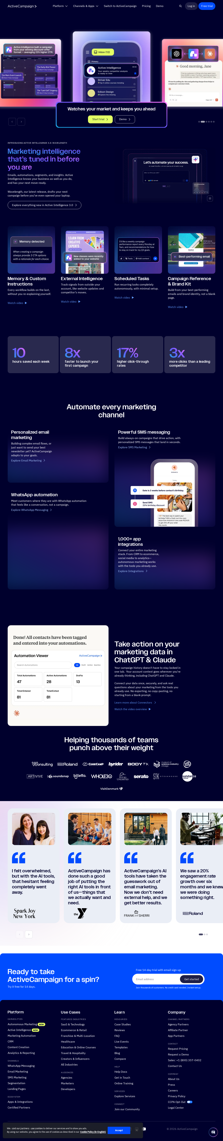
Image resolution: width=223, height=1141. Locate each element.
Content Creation (18, 1047)
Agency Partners (178, 1024)
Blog (117, 1053)
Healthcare (68, 1041)
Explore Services (124, 1096)
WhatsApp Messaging (21, 1066)
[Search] (180, 6)
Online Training (123, 1083)
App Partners (176, 1036)
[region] (73, 1130)
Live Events (121, 1041)
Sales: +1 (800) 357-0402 (184, 1060)
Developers (68, 1089)
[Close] (137, 1130)
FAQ (117, 1036)
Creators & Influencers (75, 1058)
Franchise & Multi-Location (78, 1036)
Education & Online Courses (78, 1047)
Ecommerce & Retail (74, 1030)
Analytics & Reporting (21, 1053)
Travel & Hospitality (73, 1053)
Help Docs (120, 1072)
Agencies (66, 1077)
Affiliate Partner (178, 1030)
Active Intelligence (19, 1030)
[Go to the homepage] (22, 6)
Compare (120, 1058)
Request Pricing (178, 1049)
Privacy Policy (176, 1096)
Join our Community (127, 1109)
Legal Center (176, 1108)
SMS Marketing (17, 1077)
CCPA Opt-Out (177, 1102)
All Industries (69, 1064)
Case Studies (122, 1024)
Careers (173, 1090)
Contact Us (175, 1066)
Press (171, 1085)
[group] (112, 73)
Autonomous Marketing (22, 1024)
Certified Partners (19, 1107)
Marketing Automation (22, 1035)
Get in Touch (122, 1077)
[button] (12, 122)
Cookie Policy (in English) (93, 1131)
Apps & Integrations (20, 1102)
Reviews (119, 1030)
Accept (119, 1130)
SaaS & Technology (73, 1024)
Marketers (67, 1083)
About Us (173, 1079)
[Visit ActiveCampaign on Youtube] (144, 1129)
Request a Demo (178, 1054)
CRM (10, 1041)
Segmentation (16, 1083)
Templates (121, 1047)
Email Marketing (18, 1071)
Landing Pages (17, 1089)
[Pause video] (210, 198)
